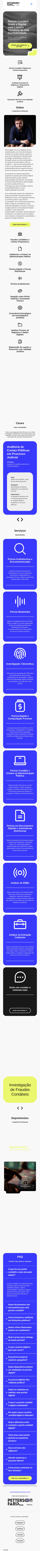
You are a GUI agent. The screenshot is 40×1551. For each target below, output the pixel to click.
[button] (31, 3)
